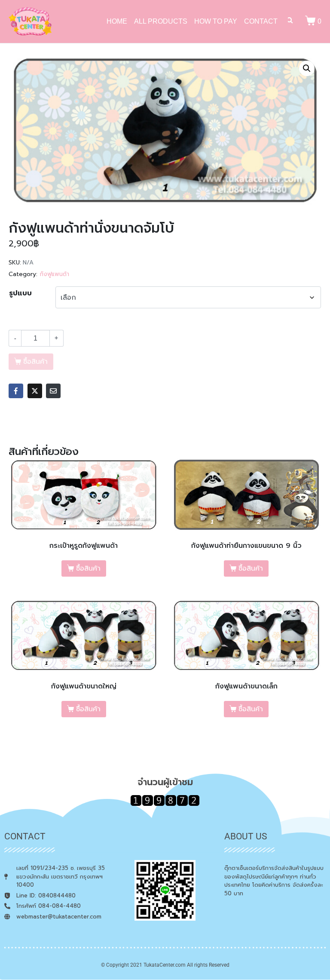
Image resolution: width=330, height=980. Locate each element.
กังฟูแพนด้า (54, 274)
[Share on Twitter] (35, 391)
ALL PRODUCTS (160, 21)
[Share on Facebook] (16, 391)
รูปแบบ (20, 293)
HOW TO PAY (215, 21)
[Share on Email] (53, 391)
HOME (117, 21)
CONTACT (261, 21)
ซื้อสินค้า (88, 568)
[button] (307, 68)
